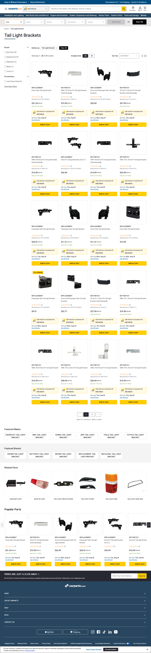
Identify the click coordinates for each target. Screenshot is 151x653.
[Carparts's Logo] (15, 8)
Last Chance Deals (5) (14, 81)
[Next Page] (98, 414)
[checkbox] (5, 52)
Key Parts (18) (11, 52)
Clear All (64, 48)
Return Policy (34, 643)
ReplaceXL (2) (11, 62)
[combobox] (14, 22)
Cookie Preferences (119, 643)
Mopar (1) (10, 66)
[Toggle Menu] (6, 8)
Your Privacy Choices (139, 643)
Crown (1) (10, 71)
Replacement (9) (12, 57)
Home (6, 29)
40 (92, 56)
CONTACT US (9, 622)
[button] (49, 48)
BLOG (6, 615)
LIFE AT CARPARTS (11, 601)
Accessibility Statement (102, 643)
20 (85, 56)
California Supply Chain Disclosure (81, 643)
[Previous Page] (79, 414)
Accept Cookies (110, 649)
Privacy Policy (46, 643)
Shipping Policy (9, 643)
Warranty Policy (22, 643)
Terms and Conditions (60, 643)
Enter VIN (139, 22)
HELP (6, 608)
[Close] (147, 649)
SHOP (6, 593)
